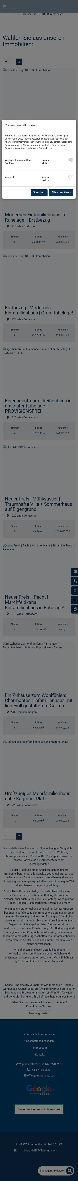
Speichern (39, 192)
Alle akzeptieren (61, 192)
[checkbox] (70, 159)
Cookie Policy (45, 148)
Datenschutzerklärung (15, 148)
